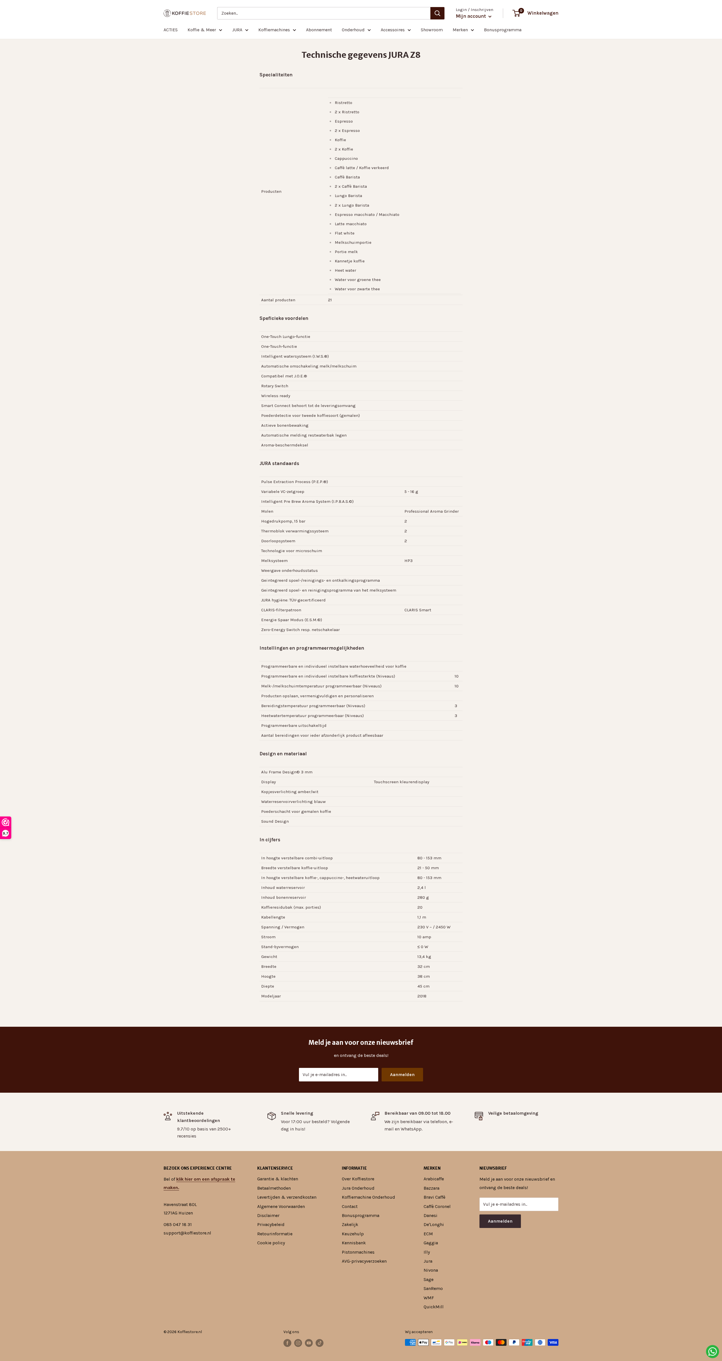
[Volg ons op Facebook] (287, 1343)
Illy (427, 1252)
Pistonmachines (358, 1252)
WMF (429, 1297)
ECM (428, 1233)
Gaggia (431, 1242)
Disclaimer (268, 1215)
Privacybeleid (271, 1224)
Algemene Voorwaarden (281, 1206)
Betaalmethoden (274, 1188)
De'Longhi (434, 1224)
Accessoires (393, 29)
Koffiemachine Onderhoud (368, 1197)
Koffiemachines (274, 29)
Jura (428, 1261)
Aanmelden (402, 1074)
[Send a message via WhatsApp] (712, 1351)
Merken (460, 29)
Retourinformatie (274, 1233)
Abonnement (319, 29)
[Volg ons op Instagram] (298, 1343)
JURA (237, 29)
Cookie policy (271, 1242)
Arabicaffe (434, 1178)
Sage (428, 1279)
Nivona (431, 1270)
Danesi (430, 1215)
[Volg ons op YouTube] (309, 1343)
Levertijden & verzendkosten (286, 1197)
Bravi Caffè (434, 1197)
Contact (350, 1206)
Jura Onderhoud (358, 1188)
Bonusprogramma (502, 29)
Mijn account (471, 16)
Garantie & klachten (277, 1178)
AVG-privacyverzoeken (364, 1261)
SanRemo (433, 1288)
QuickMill (434, 1306)
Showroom (432, 29)
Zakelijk (350, 1224)
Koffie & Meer (202, 29)
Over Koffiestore (358, 1178)
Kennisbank (354, 1242)
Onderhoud (353, 29)
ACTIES (171, 29)
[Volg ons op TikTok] (319, 1343)
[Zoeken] (437, 13)
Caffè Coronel (437, 1206)
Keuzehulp (353, 1233)
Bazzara (431, 1188)
